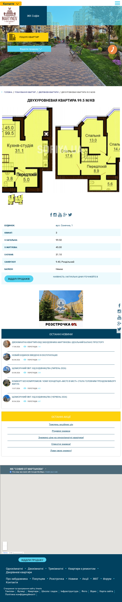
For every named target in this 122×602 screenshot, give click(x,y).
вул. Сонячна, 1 (64, 225)
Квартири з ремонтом (81, 568)
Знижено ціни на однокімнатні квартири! (61, 437)
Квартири (33, 591)
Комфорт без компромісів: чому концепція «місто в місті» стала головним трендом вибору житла (64, 382)
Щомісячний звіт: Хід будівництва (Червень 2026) (39, 397)
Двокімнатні (35, 568)
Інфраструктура (69, 591)
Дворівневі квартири (19, 572)
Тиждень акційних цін (61, 424)
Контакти (12, 582)
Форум (107, 578)
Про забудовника (17, 578)
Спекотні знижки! (61, 444)
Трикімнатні (55, 568)
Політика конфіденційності (20, 594)
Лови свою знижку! (61, 450)
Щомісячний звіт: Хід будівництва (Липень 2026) (39, 368)
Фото (84, 591)
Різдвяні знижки (61, 431)
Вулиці (21, 591)
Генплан (9, 591)
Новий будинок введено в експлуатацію (35, 355)
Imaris (39, 588)
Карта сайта (106, 591)
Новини (73, 578)
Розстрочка (56, 578)
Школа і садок (50, 591)
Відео (93, 591)
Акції (85, 578)
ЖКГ (95, 578)
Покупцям (38, 578)
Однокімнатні (14, 568)
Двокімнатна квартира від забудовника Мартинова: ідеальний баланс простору (58, 342)
